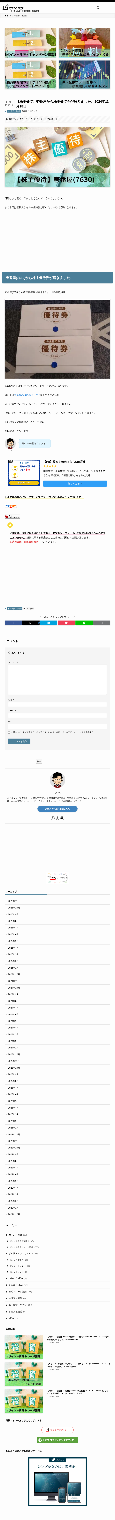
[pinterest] (57, 818)
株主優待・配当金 (14, 111)
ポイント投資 (18, 1235)
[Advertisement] (57, 239)
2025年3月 (13, 954)
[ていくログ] (21, 8)
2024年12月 (14, 974)
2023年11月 (14, 1061)
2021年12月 (14, 1214)
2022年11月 (14, 1141)
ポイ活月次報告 (19, 1260)
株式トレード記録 (20, 1291)
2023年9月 (13, 1074)
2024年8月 (13, 1001)
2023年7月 (13, 1088)
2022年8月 (13, 1161)
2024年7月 (13, 1008)
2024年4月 (13, 1028)
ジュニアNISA (18, 1285)
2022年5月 (13, 1181)
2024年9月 (13, 994)
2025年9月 (13, 914)
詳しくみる (74, 483)
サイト (11, 722)
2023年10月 (14, 1068)
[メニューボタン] (109, 8)
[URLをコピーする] (101, 623)
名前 (11, 699)
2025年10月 (14, 908)
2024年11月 (14, 981)
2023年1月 (13, 1128)
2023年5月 (13, 1101)
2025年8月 (13, 921)
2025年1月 (13, 968)
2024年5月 (13, 1021)
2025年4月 (13, 948)
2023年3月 (13, 1114)
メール (12, 710)
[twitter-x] (53, 818)
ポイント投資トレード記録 (24, 1247)
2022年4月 (13, 1188)
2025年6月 (13, 934)
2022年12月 (14, 1134)
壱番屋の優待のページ (26, 395)
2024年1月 (13, 1047)
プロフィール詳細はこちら (57, 809)
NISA (13, 1318)
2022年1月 (13, 1208)
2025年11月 (14, 901)
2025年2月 (13, 961)
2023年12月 (14, 1054)
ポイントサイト (18, 1272)
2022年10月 (14, 1148)
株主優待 (30, 609)
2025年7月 (13, 927)
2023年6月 (13, 1094)
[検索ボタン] (98, 8)
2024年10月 (14, 988)
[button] (13, 623)
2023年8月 (13, 1081)
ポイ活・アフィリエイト (23, 1253)
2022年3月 (13, 1194)
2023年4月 (13, 1108)
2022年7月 (13, 1167)
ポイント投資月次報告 (22, 1241)
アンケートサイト (20, 1266)
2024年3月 (13, 1034)
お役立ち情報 (17, 1298)
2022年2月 (13, 1201)
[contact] (62, 818)
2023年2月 (13, 1121)
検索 (39, 761)
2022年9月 (13, 1154)
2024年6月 (13, 1014)
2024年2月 (13, 1041)
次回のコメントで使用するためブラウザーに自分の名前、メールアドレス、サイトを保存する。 (53, 732)
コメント (13, 662)
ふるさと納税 (17, 1311)
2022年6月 (13, 1174)
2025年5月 (13, 941)
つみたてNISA (18, 1278)
